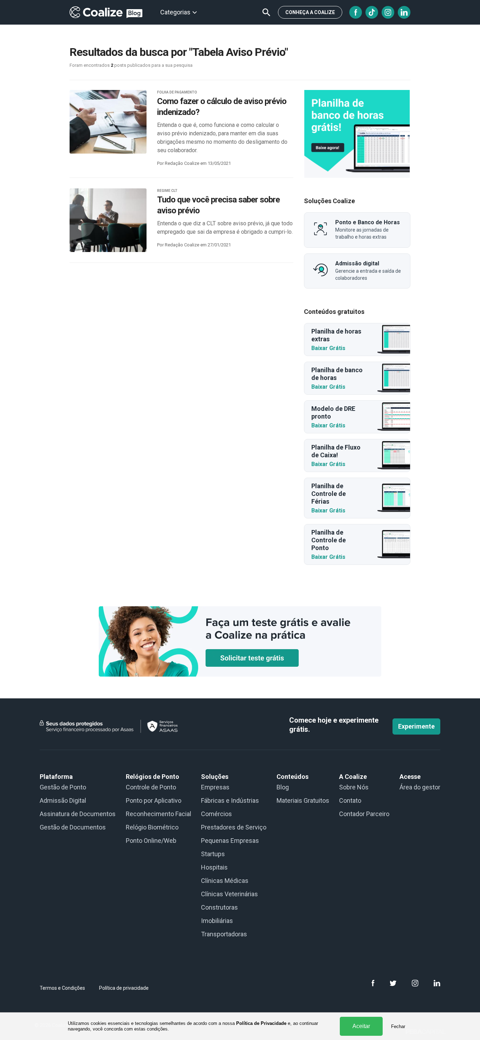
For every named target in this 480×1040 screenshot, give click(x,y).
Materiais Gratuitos (303, 800)
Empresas (215, 787)
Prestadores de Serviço (233, 827)
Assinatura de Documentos (78, 814)
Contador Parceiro (364, 814)
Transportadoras (224, 934)
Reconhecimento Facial (158, 814)
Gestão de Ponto (63, 787)
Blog (283, 787)
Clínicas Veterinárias (229, 894)
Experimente (416, 726)
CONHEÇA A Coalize (310, 12)
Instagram (388, 12)
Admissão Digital (63, 800)
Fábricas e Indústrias (230, 800)
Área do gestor (420, 787)
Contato (350, 800)
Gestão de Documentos (73, 827)
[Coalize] (357, 134)
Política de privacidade (124, 988)
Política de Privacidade (261, 1023)
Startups (213, 854)
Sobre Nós (354, 787)
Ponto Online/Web (151, 840)
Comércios (216, 814)
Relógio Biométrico (152, 827)
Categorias (175, 12)
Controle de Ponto (151, 787)
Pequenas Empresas (230, 840)
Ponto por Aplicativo (153, 800)
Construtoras (219, 907)
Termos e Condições (62, 988)
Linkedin (404, 12)
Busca (266, 12)
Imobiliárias (217, 920)
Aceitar (361, 1026)
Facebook (355, 12)
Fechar (398, 1026)
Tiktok (371, 12)
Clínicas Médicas (224, 880)
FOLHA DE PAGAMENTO (177, 92)
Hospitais (214, 867)
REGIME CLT (167, 191)
